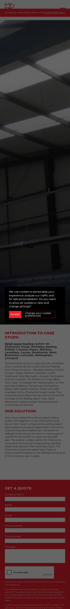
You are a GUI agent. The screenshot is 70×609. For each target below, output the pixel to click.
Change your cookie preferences (38, 314)
